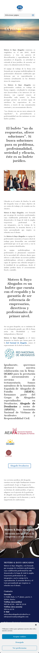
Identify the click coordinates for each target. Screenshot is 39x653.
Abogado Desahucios (19, 466)
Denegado (19, 642)
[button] (36, 625)
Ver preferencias (19, 648)
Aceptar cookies (19, 637)
